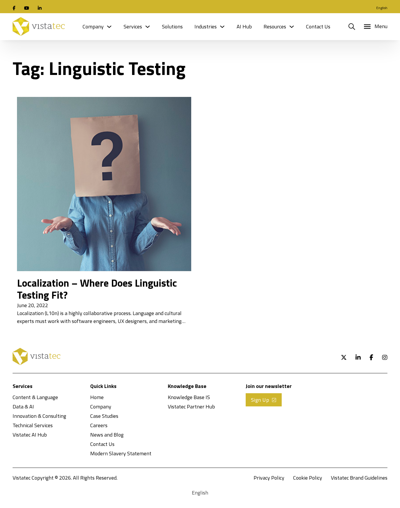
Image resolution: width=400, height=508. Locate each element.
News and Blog (107, 435)
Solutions (172, 26)
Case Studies (104, 416)
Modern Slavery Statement (120, 453)
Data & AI (23, 406)
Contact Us (318, 26)
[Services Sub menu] (147, 26)
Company (93, 26)
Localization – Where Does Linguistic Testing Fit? (97, 289)
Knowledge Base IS (189, 397)
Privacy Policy (269, 478)
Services (133, 26)
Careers (98, 425)
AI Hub (244, 26)
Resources (275, 26)
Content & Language (35, 397)
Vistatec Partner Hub (191, 406)
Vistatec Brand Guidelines (359, 478)
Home (97, 397)
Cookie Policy (307, 478)
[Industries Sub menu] (222, 26)
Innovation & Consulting (39, 416)
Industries (205, 26)
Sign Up (260, 400)
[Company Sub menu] (109, 26)
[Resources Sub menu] (291, 26)
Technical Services (33, 425)
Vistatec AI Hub (30, 435)
